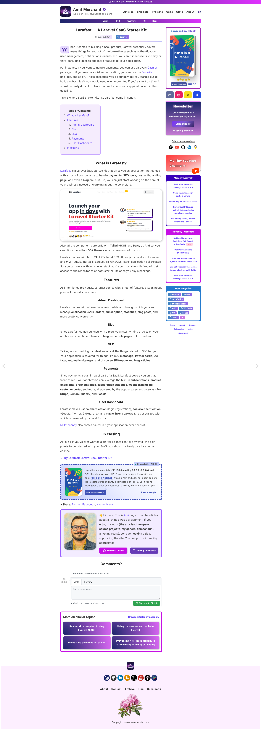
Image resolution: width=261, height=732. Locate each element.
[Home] (65, 11)
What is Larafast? (78, 115)
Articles (128, 11)
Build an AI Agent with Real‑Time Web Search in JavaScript (183, 241)
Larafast (65, 170)
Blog (74, 129)
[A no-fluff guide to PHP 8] (73, 482)
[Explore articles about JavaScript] (188, 94)
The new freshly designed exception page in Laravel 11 (257, 367)
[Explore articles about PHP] (170, 94)
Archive (130, 689)
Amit (127, 515)
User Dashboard (82, 143)
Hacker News (105, 504)
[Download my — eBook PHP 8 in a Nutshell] (183, 56)
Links (190, 329)
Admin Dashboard (83, 124)
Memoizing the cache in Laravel (183, 201)
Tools (174, 317)
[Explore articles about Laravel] (179, 94)
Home (172, 325)
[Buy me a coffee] (195, 148)
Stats (179, 11)
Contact (192, 325)
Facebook (88, 504)
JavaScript (132, 20)
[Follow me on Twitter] (80, 531)
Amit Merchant (87, 9)
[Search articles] (199, 12)
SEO (74, 133)
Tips (141, 689)
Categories (179, 329)
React (155, 20)
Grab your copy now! (95, 492)
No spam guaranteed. (183, 130)
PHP (118, 20)
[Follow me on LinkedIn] (189, 148)
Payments (78, 138)
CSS (174, 308)
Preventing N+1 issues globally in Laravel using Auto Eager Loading (183, 210)
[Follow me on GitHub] (183, 148)
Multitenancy (68, 425)
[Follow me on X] (171, 148)
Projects (157, 11)
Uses (169, 11)
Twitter (76, 504)
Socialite (147, 72)
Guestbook (183, 333)
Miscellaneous (179, 304)
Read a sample (148, 492)
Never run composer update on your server (6, 367)
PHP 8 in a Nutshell (102, 477)
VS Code (187, 308)
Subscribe (182, 123)
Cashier (152, 67)
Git (144, 20)
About (190, 11)
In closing (73, 147)
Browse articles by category (143, 616)
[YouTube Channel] (177, 148)
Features (72, 120)
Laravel (106, 20)
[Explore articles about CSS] (197, 94)
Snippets (143, 11)
